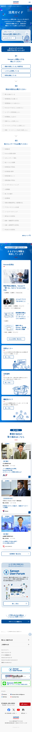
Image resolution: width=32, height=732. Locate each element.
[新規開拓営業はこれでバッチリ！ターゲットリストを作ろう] (16, 316)
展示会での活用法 (10, 216)
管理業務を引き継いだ (11, 99)
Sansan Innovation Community (8, 660)
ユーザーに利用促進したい (12, 112)
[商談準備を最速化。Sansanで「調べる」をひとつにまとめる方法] (16, 281)
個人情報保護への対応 (10, 713)
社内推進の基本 (9, 171)
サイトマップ (4, 650)
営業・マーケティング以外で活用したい (16, 130)
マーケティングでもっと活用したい (15, 125)
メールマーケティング (11, 211)
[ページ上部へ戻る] (30, 634)
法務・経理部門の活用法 (12, 225)
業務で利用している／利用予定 (14, 66)
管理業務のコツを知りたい (12, 103)
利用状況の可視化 (10, 167)
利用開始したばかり (10, 116)
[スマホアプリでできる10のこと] (16, 303)
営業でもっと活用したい (12, 121)
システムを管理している (12, 71)
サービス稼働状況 (5, 655)
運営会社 (23, 713)
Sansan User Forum (5, 657)
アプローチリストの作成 (12, 207)
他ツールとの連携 (10, 162)
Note (23, 709)
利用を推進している (10, 75)
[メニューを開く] (29, 2)
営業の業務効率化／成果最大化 (14, 202)
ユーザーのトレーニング (12, 185)
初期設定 (7, 149)
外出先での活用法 (10, 229)
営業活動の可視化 (10, 180)
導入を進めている (10, 94)
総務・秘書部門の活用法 (12, 220)
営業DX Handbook (5, 662)
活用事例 (7, 198)
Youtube (18, 709)
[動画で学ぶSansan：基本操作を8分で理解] (16, 328)
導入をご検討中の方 (7, 640)
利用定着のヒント (10, 176)
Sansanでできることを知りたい (14, 107)
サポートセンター (5, 652)
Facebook (8, 709)
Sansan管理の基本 (10, 153)
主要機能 (7, 189)
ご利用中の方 (5, 644)
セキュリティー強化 (10, 158)
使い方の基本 (8, 194)
